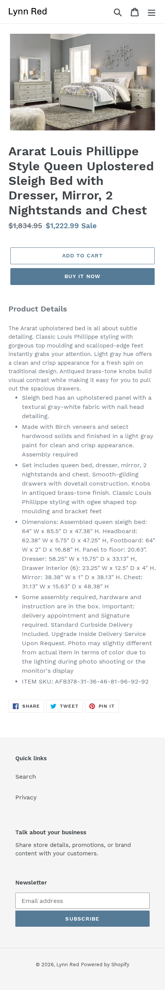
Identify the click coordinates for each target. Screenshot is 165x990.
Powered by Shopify (105, 964)
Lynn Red (67, 964)
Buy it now (82, 276)
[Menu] (151, 11)
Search (25, 776)
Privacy (26, 797)
